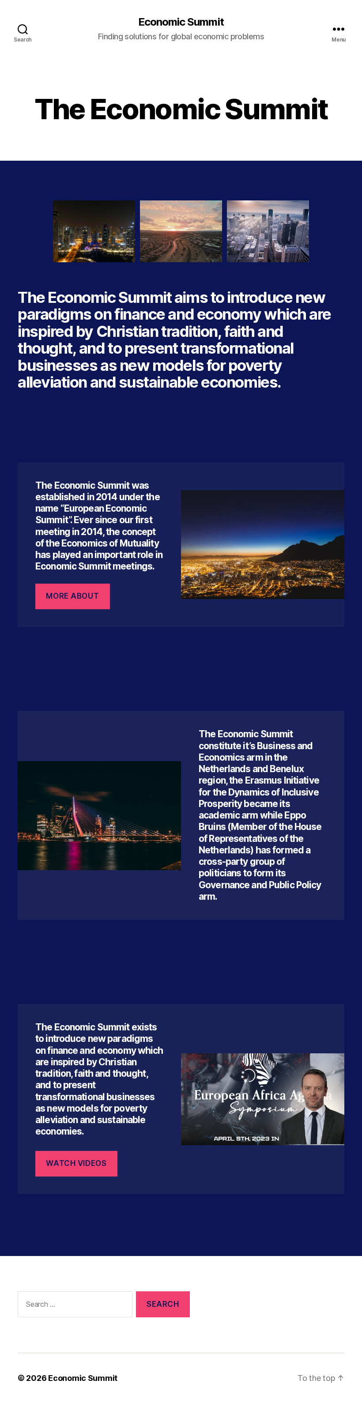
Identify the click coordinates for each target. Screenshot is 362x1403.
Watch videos (76, 1163)
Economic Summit (180, 22)
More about (72, 596)
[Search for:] (73, 1306)
